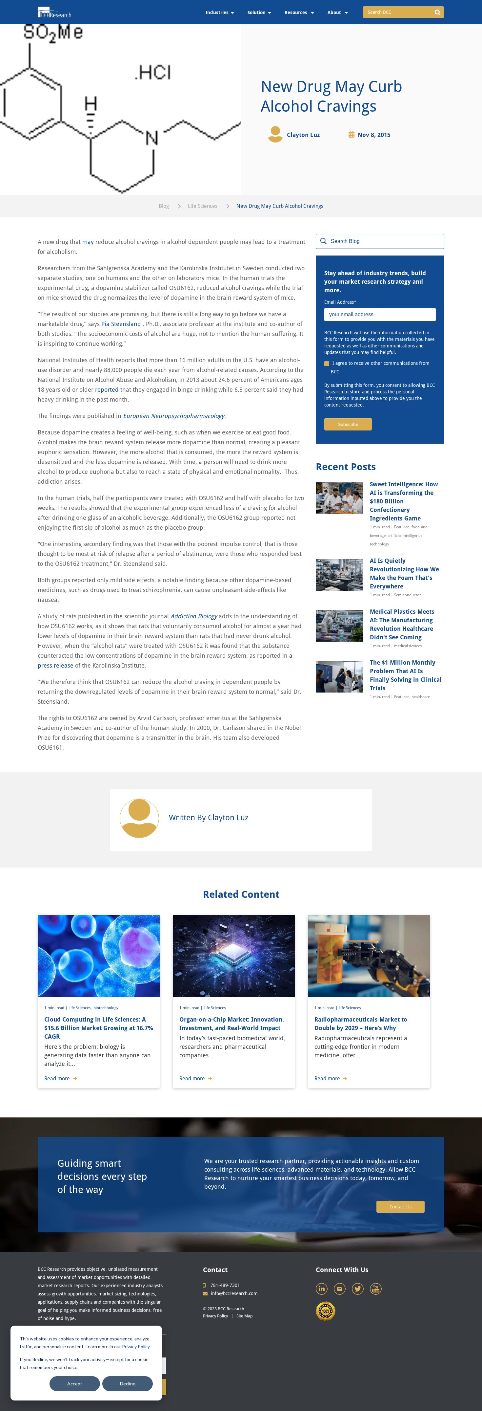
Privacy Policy (136, 1346)
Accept (74, 1383)
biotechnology (105, 1007)
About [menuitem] (335, 12)
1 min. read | (56, 1007)
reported (107, 389)
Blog (164, 206)
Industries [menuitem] (217, 12)
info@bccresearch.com (234, 1293)
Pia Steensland (122, 323)
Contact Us (401, 1206)
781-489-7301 (225, 1285)
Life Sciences (202, 206)
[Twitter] (358, 1290)
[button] (437, 12)
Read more (57, 1078)
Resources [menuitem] (297, 12)
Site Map (244, 1315)
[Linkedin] (322, 1290)
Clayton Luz (303, 134)
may (88, 241)
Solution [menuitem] (257, 12)
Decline (127, 1383)
